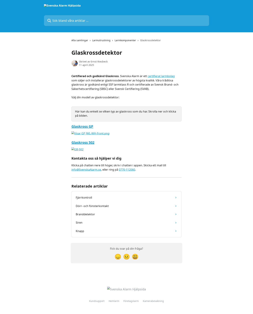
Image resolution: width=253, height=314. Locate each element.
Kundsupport (96, 301)
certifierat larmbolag (161, 76)
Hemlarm (114, 301)
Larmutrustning (101, 40)
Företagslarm (131, 301)
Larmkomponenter (125, 40)
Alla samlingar (79, 40)
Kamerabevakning (153, 301)
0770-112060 (127, 169)
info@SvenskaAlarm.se (86, 169)
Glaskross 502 (82, 142)
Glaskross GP (82, 126)
